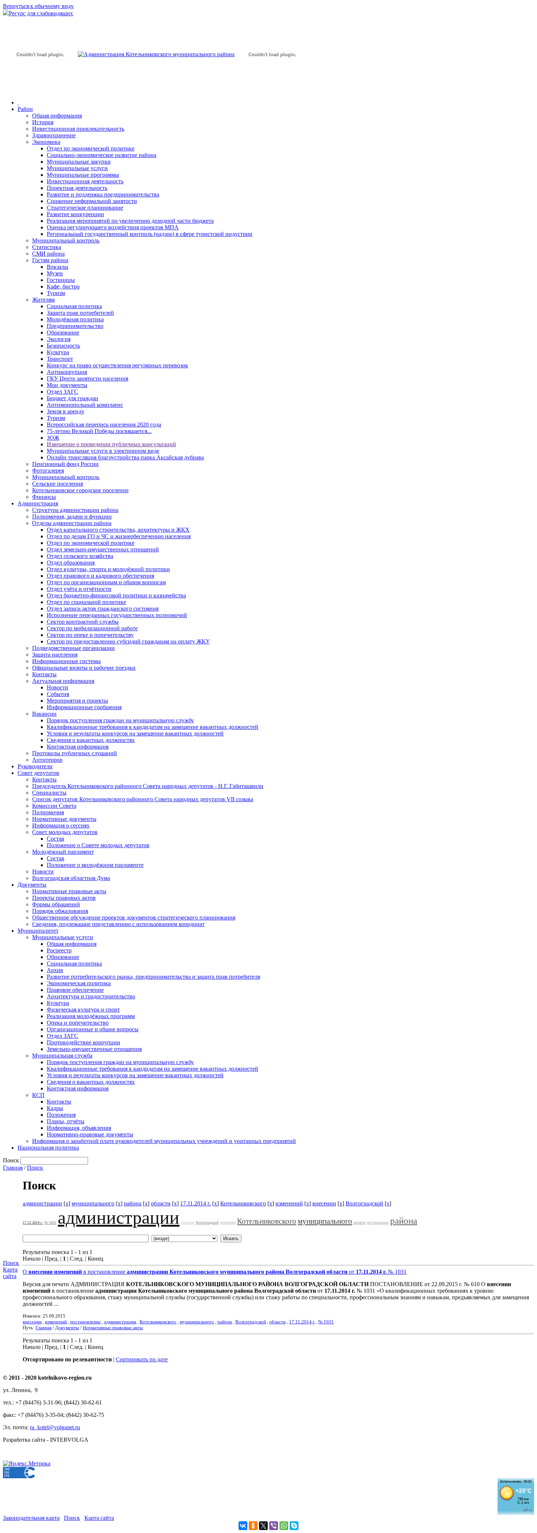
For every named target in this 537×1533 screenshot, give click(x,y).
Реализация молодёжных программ (91, 1016)
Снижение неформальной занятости (92, 201)
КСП (38, 1095)
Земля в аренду (65, 411)
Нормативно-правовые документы (90, 1134)
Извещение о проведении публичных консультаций (111, 444)
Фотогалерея (48, 470)
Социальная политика (74, 306)
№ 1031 (50, 1222)
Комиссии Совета (54, 806)
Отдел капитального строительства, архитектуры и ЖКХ (118, 530)
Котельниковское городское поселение (80, 490)
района (132, 1203)
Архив (55, 970)
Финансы (44, 497)
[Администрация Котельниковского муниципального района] (40, 89)
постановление (378, 1222)
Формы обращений (56, 904)
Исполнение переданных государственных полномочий (117, 615)
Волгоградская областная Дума (71, 878)
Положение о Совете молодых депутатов (98, 845)
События (58, 694)
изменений (289, 1203)
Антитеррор (47, 760)
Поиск (35, 1168)
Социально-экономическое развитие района (101, 155)
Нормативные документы (64, 819)
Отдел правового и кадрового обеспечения (100, 576)
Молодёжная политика (75, 319)
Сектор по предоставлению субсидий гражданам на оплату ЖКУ (128, 641)
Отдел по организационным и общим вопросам (106, 582)
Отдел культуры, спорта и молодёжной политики (108, 569)
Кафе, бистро (63, 286)
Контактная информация (77, 746)
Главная (13, 1168)
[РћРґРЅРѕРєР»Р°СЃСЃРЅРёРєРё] (253, 1525)
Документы (32, 885)
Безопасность (63, 346)
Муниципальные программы (83, 175)
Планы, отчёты (65, 1121)
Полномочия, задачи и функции (72, 516)
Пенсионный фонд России (65, 464)
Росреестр (59, 950)
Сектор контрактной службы (83, 622)
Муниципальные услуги (77, 168)
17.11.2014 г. (195, 1203)
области (161, 1203)
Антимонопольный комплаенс (85, 405)
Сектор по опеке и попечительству (90, 635)
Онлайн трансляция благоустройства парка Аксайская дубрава (125, 457)
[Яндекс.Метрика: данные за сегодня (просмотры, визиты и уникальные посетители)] (26, 1463)
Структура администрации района (75, 510)
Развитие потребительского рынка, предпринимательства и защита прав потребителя (153, 977)
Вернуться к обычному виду (38, 6)
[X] (263, 1525)
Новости (57, 687)
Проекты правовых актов (64, 898)
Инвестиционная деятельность (85, 181)
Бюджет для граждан (72, 398)
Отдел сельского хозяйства (80, 556)
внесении (324, 1203)
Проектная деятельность (77, 188)
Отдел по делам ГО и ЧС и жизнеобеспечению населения (119, 536)
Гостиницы (61, 280)
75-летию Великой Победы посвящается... (99, 431)
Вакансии (44, 714)
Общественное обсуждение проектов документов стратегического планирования (133, 917)
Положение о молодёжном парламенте (95, 865)
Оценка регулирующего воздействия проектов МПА (113, 227)
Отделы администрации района (71, 523)
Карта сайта (10, 1272)
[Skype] (294, 1525)
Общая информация (57, 115)
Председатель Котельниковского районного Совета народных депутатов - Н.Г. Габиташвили (147, 786)
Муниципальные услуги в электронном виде (103, 451)
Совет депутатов (38, 773)
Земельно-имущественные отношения (94, 1049)
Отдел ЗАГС (62, 392)
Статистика (46, 247)
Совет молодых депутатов (65, 832)
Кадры (55, 1108)
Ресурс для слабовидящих (41, 13)
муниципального (93, 1203)
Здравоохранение (54, 135)
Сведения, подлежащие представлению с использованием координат (118, 924)
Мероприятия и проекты (77, 700)
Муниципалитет (38, 931)
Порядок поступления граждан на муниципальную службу (120, 720)
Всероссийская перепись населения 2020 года (104, 424)
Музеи (55, 273)
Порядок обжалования (60, 911)
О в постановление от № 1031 (215, 1272)
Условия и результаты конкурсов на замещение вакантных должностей (135, 733)
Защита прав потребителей (80, 313)
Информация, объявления (79, 1128)
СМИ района (48, 254)
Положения (61, 1115)
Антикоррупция (67, 372)
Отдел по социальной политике (86, 602)
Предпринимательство (75, 326)
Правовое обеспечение (75, 990)
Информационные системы (66, 661)
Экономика (46, 142)
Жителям (43, 300)
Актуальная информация (63, 681)
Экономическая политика (79, 983)
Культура (58, 352)
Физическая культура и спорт (83, 1009)
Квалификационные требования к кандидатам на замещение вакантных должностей (152, 727)
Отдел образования (71, 562)
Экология (59, 339)
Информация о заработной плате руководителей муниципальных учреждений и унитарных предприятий (164, 1141)
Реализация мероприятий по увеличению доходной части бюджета (130, 221)
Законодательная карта (31, 1518)
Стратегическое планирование (85, 207)
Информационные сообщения (84, 707)
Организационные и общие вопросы (92, 1029)
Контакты (44, 674)
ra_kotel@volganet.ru (55, 1427)
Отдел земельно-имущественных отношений (103, 549)
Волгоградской (364, 1203)
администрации (42, 1203)
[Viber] (273, 1525)
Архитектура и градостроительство (91, 996)
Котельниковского (243, 1203)
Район (25, 109)
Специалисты (49, 793)
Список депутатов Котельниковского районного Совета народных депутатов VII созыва (142, 799)
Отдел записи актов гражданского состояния (103, 608)
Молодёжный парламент (63, 852)
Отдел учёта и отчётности (79, 589)
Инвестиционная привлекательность (78, 129)
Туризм (56, 293)
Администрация (38, 503)
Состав (55, 839)
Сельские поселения (57, 484)
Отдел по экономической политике (90, 148)
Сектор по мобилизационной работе (92, 628)
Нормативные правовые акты (69, 891)
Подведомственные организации (73, 648)
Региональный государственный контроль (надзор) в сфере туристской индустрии (149, 234)
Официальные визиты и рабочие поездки (84, 668)
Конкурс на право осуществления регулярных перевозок (117, 365)
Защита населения (54, 654)
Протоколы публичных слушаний (74, 753)
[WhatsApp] (283, 1525)
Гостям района (50, 260)
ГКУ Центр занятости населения (87, 378)
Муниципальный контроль (65, 240)
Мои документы (67, 385)
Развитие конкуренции (75, 214)
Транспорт (60, 359)
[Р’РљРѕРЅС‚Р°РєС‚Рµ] (243, 1525)
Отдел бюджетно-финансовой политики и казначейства (116, 595)
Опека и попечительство (77, 1023)
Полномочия (48, 812)
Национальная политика (48, 1147)
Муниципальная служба (62, 1055)
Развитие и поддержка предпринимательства (103, 194)
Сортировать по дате (142, 1359)
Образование (63, 332)
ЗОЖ (53, 438)
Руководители (35, 766)
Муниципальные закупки (79, 161)
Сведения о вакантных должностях (91, 740)
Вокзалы (57, 267)
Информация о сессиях (61, 825)
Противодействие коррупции (83, 1042)
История (42, 122)
